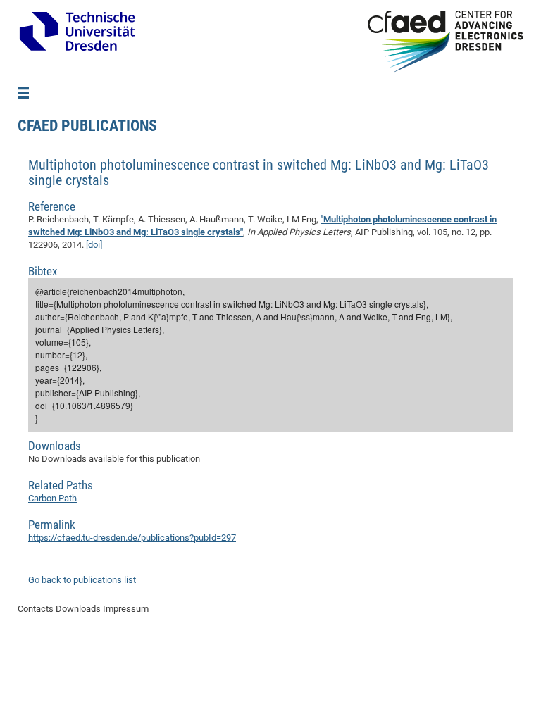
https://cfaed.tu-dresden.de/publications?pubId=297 (132, 537)
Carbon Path (52, 498)
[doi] (94, 244)
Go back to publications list (82, 580)
